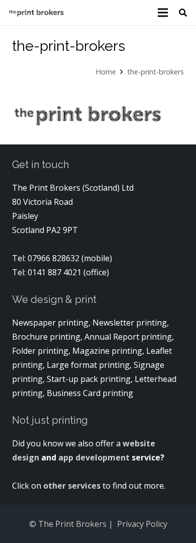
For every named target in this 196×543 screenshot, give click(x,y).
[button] (183, 12)
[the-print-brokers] (36, 13)
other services (72, 485)
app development (95, 457)
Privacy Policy (142, 523)
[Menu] (162, 12)
